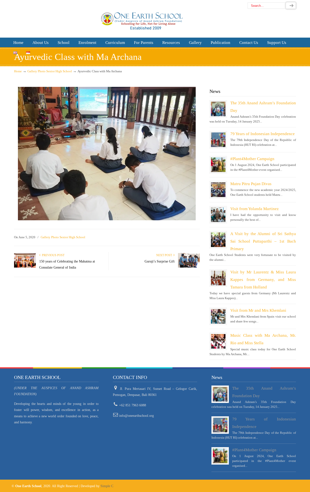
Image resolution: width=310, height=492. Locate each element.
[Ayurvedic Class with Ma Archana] (107, 219)
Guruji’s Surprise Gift (160, 261)
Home (18, 71)
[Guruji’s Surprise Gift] (189, 266)
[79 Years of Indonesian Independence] (218, 139)
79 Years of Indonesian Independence (262, 133)
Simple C (107, 486)
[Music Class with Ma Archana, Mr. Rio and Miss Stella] (218, 341)
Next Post (164, 255)
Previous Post (52, 255)
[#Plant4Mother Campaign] (218, 164)
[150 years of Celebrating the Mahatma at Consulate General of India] (25, 266)
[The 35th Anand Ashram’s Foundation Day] (218, 109)
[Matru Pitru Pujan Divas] (218, 189)
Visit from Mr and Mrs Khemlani (258, 310)
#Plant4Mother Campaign (252, 158)
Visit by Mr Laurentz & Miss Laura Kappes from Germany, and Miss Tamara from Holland (263, 279)
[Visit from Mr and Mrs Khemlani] (218, 316)
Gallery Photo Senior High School (49, 71)
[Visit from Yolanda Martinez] (218, 214)
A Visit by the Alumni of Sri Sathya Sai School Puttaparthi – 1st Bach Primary (263, 241)
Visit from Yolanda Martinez (254, 208)
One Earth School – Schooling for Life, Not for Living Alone (155, 18)
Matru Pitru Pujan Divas (250, 183)
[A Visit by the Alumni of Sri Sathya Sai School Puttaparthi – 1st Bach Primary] (218, 239)
